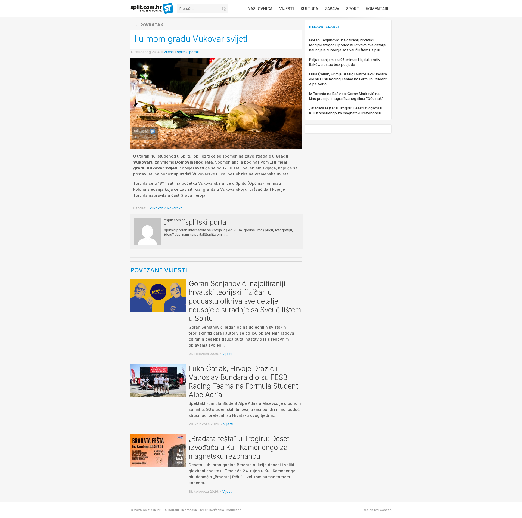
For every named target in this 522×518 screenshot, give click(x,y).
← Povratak (149, 25)
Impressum (189, 510)
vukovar (156, 208)
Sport (352, 8)
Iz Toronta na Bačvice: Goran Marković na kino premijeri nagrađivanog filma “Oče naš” (346, 96)
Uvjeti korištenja (212, 510)
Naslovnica (260, 8)
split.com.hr (152, 8)
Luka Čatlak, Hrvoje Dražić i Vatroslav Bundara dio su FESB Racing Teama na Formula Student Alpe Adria (243, 381)
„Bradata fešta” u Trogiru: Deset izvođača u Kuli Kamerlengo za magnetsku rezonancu (239, 447)
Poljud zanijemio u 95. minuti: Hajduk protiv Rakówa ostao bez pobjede (344, 62)
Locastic (384, 510)
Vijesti (286, 8)
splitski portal (188, 52)
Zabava (332, 8)
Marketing (233, 510)
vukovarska (173, 208)
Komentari (377, 8)
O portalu (172, 510)
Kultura (309, 8)
